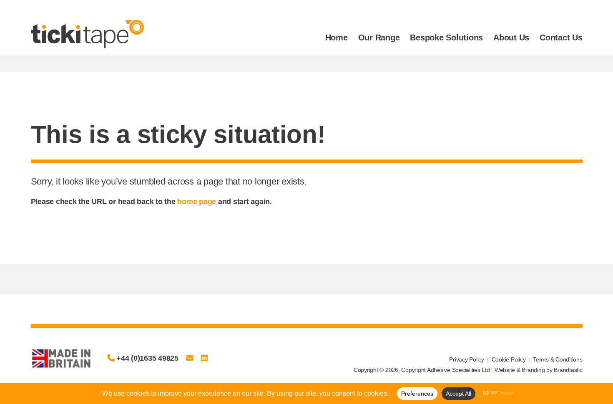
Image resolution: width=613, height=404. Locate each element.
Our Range (379, 37)
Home (336, 37)
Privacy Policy (466, 359)
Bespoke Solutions (446, 37)
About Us (511, 37)
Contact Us (561, 37)
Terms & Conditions (558, 359)
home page (196, 201)
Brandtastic (568, 370)
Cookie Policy (509, 359)
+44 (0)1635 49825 (146, 358)
